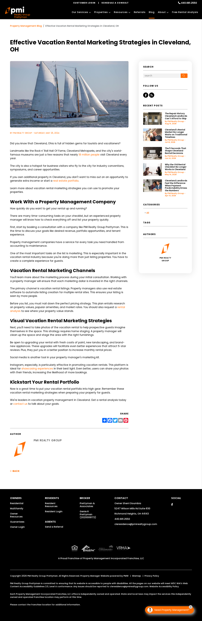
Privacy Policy (151, 575)
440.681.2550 (189, 3)
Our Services (80, 12)
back (16, 471)
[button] (145, 95)
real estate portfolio (66, 181)
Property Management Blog (26, 25)
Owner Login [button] (17, 527)
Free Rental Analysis (185, 12)
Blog (152, 12)
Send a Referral (54, 526)
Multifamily (16, 508)
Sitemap (136, 575)
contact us (20, 404)
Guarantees (17, 521)
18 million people (89, 154)
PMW (126, 575)
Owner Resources (16, 515)
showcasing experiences (37, 368)
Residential (16, 503)
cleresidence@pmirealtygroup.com (135, 524)
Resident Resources (51, 505)
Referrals (140, 12)
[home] (17, 13)
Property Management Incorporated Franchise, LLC (113, 558)
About (162, 12)
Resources (120, 12)
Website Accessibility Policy (164, 586)
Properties (101, 12)
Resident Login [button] (53, 511)
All (147, 212)
